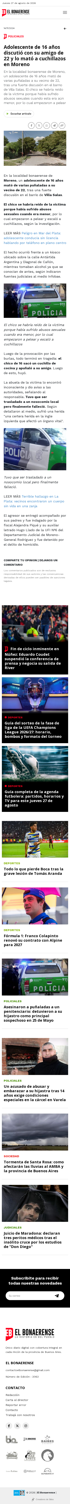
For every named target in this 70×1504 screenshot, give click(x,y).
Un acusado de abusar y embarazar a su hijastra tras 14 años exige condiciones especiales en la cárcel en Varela (35, 1093)
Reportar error (16, 1405)
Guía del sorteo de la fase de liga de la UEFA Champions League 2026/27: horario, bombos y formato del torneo (33, 730)
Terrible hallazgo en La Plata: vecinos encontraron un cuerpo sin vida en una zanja (34, 501)
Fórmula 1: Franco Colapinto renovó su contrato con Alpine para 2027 (33, 940)
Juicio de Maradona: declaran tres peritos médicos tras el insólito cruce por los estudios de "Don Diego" (33, 1240)
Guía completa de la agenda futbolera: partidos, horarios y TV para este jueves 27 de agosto (34, 798)
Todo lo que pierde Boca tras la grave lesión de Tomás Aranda (33, 871)
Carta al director (17, 1400)
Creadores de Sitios (45, 1499)
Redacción (12, 1395)
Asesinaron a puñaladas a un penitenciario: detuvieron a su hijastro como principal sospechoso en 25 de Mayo (33, 1013)
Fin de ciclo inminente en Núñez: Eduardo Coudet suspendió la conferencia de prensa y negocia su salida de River (33, 658)
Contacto (12, 1410)
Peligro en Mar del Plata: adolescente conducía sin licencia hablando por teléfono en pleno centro (35, 238)
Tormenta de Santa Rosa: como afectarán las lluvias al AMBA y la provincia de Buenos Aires (34, 1166)
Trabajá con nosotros (20, 1415)
